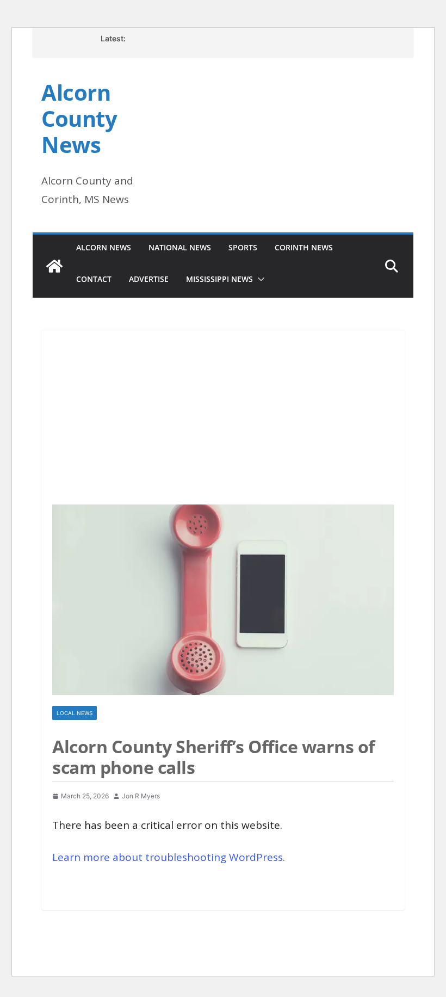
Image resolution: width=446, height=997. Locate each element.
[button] (259, 279)
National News (179, 247)
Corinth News (304, 247)
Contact (94, 279)
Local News (74, 713)
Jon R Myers (141, 796)
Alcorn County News (79, 118)
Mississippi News (219, 279)
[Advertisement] (223, 412)
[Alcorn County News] (54, 266)
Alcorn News (103, 247)
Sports (242, 247)
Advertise (149, 279)
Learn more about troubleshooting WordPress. (168, 857)
